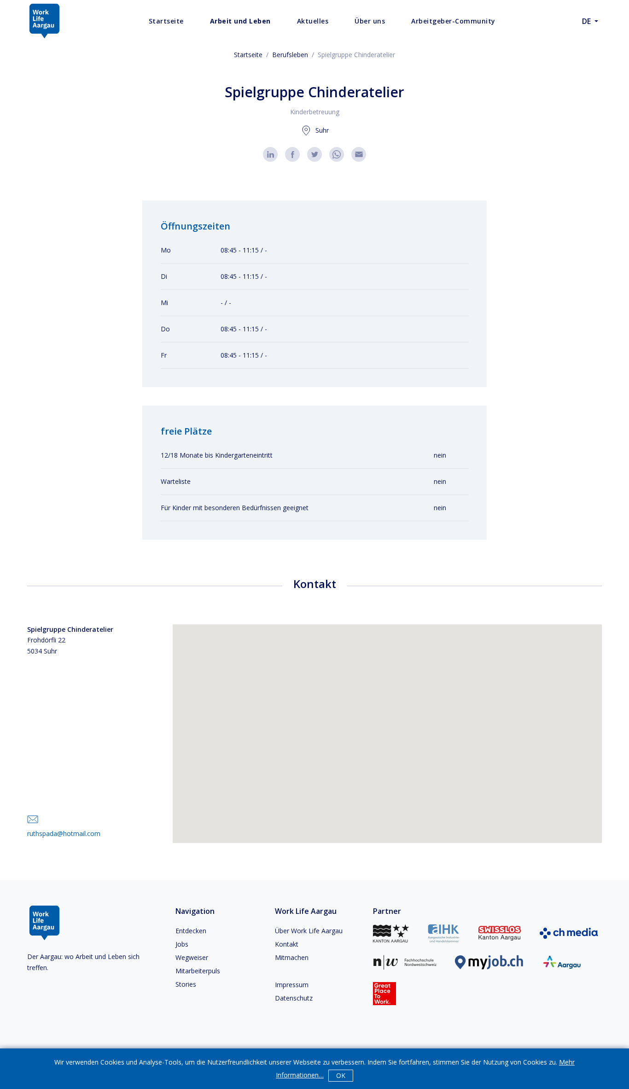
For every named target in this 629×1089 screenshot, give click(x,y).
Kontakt (286, 944)
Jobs (181, 944)
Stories (185, 984)
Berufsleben (290, 54)
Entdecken (190, 930)
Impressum (292, 984)
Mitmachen (292, 957)
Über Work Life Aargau (309, 930)
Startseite (248, 54)
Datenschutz (294, 998)
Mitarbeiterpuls (197, 970)
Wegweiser (191, 957)
